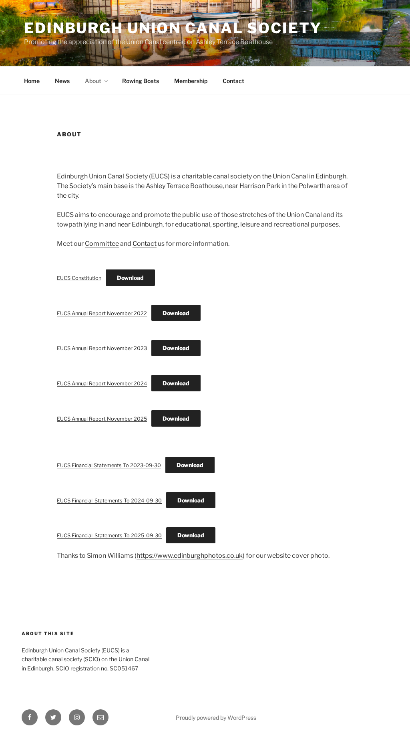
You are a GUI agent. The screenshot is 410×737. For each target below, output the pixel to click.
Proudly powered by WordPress (216, 717)
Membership (190, 80)
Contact (233, 80)
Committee (102, 243)
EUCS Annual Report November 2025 (102, 419)
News (62, 80)
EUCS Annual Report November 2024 (102, 384)
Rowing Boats (140, 80)
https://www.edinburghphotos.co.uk (190, 555)
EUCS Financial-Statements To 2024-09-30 (109, 501)
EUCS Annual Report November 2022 (102, 313)
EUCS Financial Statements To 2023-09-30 (109, 465)
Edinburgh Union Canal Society (173, 28)
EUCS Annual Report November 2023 (102, 348)
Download (130, 277)
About (93, 80)
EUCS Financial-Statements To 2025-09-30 (109, 536)
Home (32, 80)
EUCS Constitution (79, 278)
